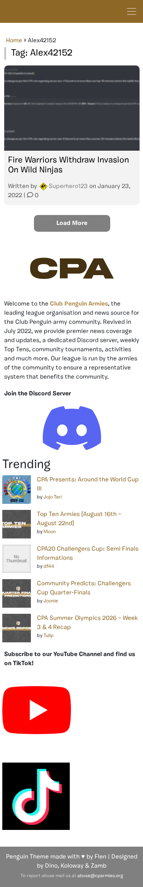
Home (14, 41)
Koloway (72, 866)
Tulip (48, 635)
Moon (49, 531)
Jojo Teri (52, 497)
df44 (48, 566)
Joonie (50, 601)
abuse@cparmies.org (100, 876)
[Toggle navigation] (131, 11)
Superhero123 (68, 186)
